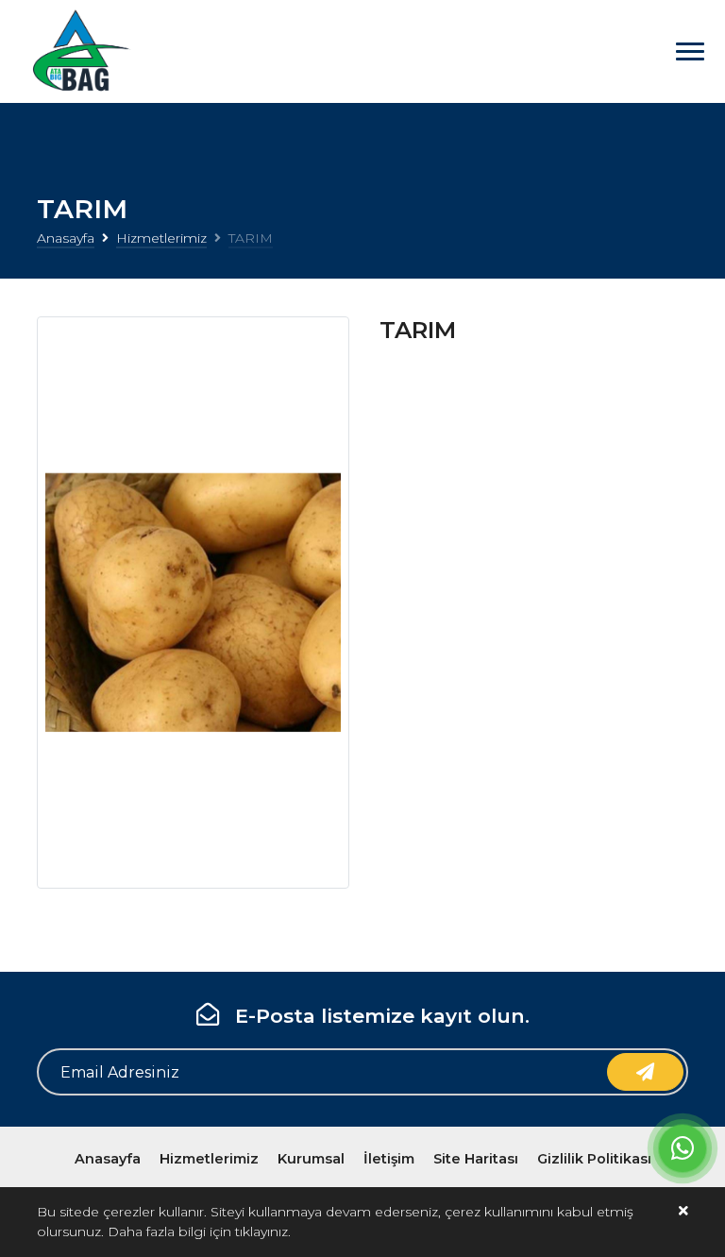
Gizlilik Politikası (594, 1158)
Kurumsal (311, 1158)
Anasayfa (65, 237)
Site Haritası (475, 1158)
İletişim (388, 1158)
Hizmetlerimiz (161, 237)
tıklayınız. (263, 1231)
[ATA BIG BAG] (78, 51)
